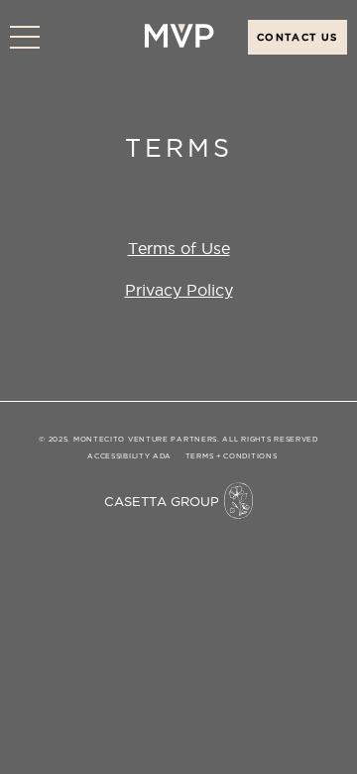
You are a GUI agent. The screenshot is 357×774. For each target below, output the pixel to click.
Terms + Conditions (231, 455)
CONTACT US (297, 37)
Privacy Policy (179, 290)
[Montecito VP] (178, 42)
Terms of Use (179, 248)
